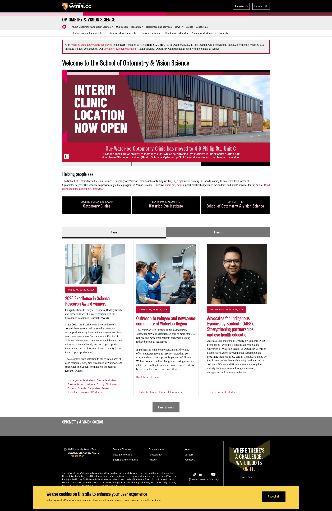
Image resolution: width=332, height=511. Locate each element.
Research (107, 388)
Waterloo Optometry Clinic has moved (91, 44)
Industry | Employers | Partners (85, 392)
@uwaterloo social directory (204, 479)
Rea (138, 377)
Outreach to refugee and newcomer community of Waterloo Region (166, 321)
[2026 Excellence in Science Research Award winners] (95, 264)
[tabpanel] (166, 325)
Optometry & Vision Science (82, 422)
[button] (241, 6)
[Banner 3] (235, 164)
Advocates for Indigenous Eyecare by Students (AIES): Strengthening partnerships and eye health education (230, 326)
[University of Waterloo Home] (77, 6)
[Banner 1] (96, 164)
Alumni (116, 384)
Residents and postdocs (81, 384)
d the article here (150, 377)
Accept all (274, 496)
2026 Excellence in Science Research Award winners (87, 301)
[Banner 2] (166, 164)
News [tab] (114, 232)
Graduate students (107, 380)
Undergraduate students (81, 380)
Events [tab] (218, 232)
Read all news (166, 407)
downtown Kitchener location (120, 48)
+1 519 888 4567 (76, 456)
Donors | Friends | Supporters (84, 388)
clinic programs (173, 185)
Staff (108, 384)
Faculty (100, 384)
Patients (143, 392)
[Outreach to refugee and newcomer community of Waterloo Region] (166, 274)
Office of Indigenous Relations (109, 485)
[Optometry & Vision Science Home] (64, 27)
